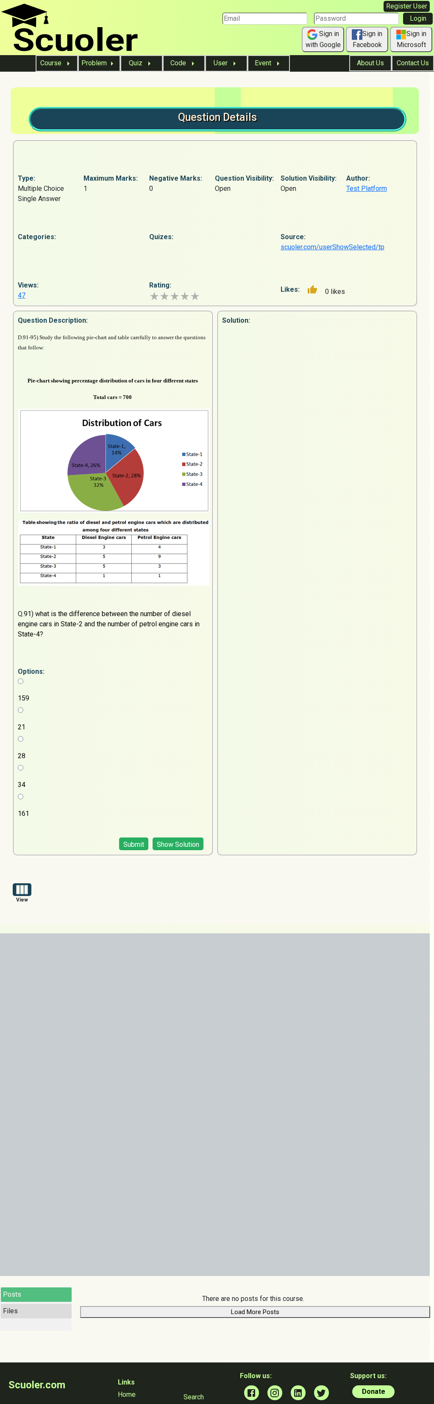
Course (51, 63)
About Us (370, 63)
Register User (406, 6)
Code (179, 63)
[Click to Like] (312, 289)
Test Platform (366, 188)
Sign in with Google (323, 39)
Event (264, 63)
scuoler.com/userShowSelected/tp (332, 247)
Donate (373, 1391)
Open (223, 188)
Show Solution (178, 844)
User (221, 63)
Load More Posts (255, 1312)
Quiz (136, 63)
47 (21, 295)
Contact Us (413, 63)
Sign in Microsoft (412, 39)
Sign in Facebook (368, 39)
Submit (133, 844)
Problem (94, 63)
